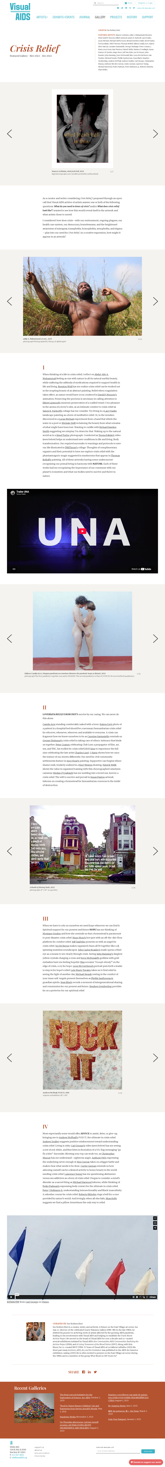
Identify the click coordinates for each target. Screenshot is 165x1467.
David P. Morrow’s (107, 394)
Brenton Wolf (65, 386)
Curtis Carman (129, 64)
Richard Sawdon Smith (135, 41)
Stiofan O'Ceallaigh (141, 49)
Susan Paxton (97, 777)
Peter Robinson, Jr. (132, 67)
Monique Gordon (52, 933)
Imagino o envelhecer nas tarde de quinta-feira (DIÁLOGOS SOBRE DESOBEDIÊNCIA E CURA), (128, 1398)
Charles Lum (81, 752)
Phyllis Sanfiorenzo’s (102, 978)
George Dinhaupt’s (53, 740)
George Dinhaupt (132, 47)
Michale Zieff (68, 423)
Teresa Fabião (103, 44)
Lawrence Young (73, 1174)
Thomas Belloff (127, 44)
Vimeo (45, 1302)
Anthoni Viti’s (99, 1157)
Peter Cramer (144, 47)
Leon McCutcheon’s (83, 966)
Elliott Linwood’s (52, 402)
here (92, 748)
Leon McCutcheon (141, 55)
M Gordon (108, 52)
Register (141, 3)
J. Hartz (94, 752)
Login (150, 3)
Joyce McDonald (122, 55)
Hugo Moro (117, 52)
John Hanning (110, 55)
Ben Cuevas (119, 64)
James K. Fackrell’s (52, 411)
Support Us (39, 1447)
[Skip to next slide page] (155, 134)
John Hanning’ (104, 954)
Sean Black (137, 58)
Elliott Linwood (121, 38)
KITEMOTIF (13, 1302)
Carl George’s (78, 1145)
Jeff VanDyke (78, 941)
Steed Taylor (149, 41)
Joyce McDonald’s (90, 958)
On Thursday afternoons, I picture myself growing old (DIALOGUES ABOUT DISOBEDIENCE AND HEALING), (79, 1425)
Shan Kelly (111, 1198)
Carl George (139, 61)
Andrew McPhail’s (68, 1137)
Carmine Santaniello (117, 47)
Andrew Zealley (128, 61)
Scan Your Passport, (117, 1419)
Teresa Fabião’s (106, 435)
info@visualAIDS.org (19, 1457)
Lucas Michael (103, 41)
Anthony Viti (109, 64)
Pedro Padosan (118, 67)
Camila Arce (49, 724)
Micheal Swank (111, 58)
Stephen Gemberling (100, 986)
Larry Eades (146, 38)
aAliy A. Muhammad (137, 35)
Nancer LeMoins (122, 35)
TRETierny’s (71, 447)
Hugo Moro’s (79, 937)
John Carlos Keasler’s (89, 949)
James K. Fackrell (134, 38)
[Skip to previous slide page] (9, 134)
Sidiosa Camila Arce (141, 44)
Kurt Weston (117, 49)
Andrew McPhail (114, 61)
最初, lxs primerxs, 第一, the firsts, (123, 1411)
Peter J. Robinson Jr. (53, 1190)
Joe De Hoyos (139, 52)
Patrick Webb (128, 49)
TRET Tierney (115, 44)
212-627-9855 (18, 1455)
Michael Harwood (105, 67)
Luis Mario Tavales (81, 970)
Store (130, 3)
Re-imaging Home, (117, 1406)
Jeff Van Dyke (128, 52)
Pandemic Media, (68, 1417)
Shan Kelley (102, 70)
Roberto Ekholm (146, 67)
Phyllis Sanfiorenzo (125, 58)
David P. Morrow (108, 38)
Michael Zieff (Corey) (118, 41)
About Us (38, 1450)
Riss (131, 55)
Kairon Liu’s (106, 724)
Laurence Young (142, 64)
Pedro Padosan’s (51, 1186)
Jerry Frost (107, 49)
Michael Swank (84, 974)
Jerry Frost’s (73, 760)
